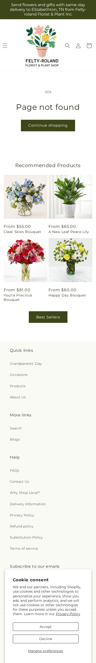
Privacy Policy (68, 614)
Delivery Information (28, 504)
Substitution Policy (26, 537)
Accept (46, 626)
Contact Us (19, 481)
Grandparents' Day (26, 363)
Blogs (15, 439)
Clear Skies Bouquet (22, 232)
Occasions (19, 374)
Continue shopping (48, 125)
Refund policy (21, 526)
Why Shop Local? (25, 492)
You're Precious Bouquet (18, 297)
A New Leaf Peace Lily (68, 232)
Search (16, 428)
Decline (45, 639)
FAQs (14, 470)
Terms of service (24, 548)
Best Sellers (48, 317)
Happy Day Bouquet (67, 295)
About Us (18, 397)
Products (18, 386)
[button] (67, 45)
